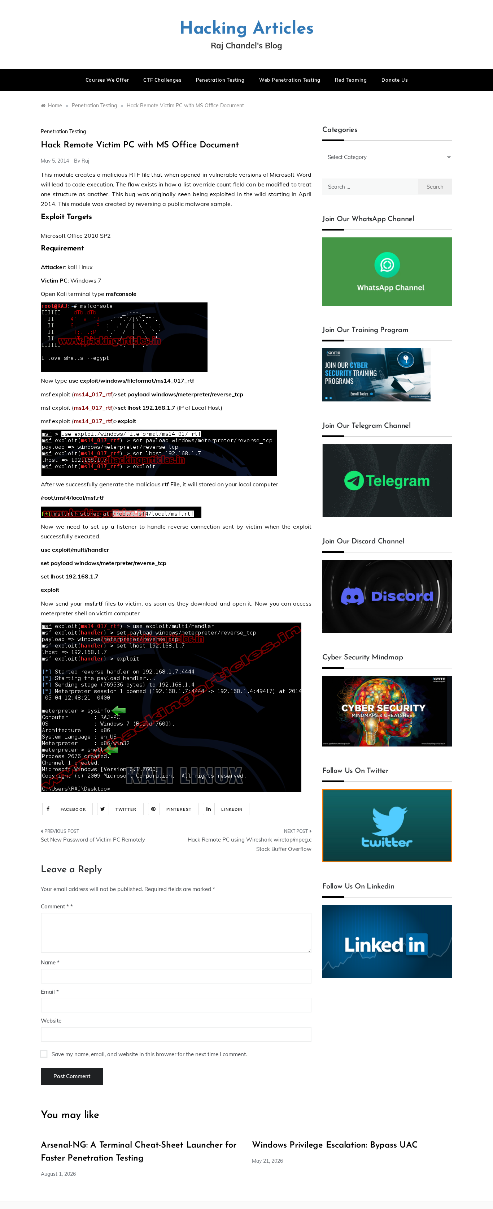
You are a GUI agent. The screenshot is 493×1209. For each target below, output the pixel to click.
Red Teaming (351, 80)
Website (51, 1020)
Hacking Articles (246, 29)
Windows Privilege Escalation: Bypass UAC (335, 1145)
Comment (55, 906)
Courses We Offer (107, 80)
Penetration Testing (220, 80)
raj (85, 161)
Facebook (73, 809)
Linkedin (232, 809)
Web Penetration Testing (289, 80)
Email (50, 991)
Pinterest (179, 809)
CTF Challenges (162, 80)
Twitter (126, 809)
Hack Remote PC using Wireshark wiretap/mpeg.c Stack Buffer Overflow (249, 844)
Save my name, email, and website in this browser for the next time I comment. (149, 1054)
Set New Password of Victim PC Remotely (93, 839)
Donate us (394, 80)
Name (50, 962)
